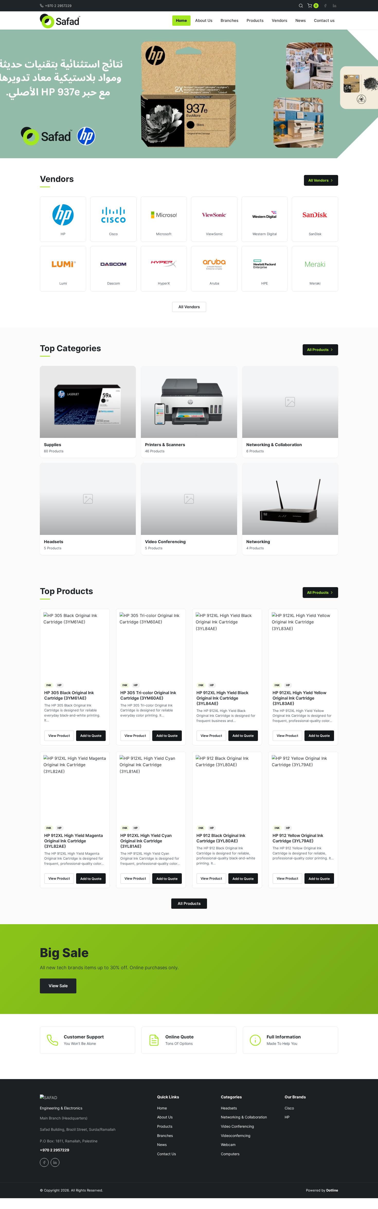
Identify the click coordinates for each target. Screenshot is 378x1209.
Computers (230, 1154)
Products (255, 20)
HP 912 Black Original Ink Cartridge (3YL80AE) (220, 838)
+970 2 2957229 (58, 6)
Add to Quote (91, 736)
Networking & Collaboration (244, 1117)
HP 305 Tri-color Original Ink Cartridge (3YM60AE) (148, 695)
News (300, 20)
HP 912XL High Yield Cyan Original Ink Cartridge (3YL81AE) (146, 841)
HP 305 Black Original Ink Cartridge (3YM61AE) (69, 695)
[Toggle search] (301, 5)
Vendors (279, 20)
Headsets (229, 1108)
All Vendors (318, 180)
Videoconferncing (235, 1135)
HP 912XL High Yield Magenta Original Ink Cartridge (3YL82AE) (73, 841)
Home (181, 20)
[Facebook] (325, 5)
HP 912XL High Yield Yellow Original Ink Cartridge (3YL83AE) (299, 698)
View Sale (58, 985)
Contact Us (166, 1154)
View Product (59, 736)
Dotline (332, 1190)
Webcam (228, 1144)
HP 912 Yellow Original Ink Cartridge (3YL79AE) (298, 838)
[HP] (189, 94)
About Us (203, 20)
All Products (318, 349)
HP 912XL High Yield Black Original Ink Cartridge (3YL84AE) (222, 698)
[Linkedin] (334, 5)
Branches (229, 20)
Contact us (324, 20)
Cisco (289, 1108)
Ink (48, 685)
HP (60, 685)
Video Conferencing (237, 1126)
